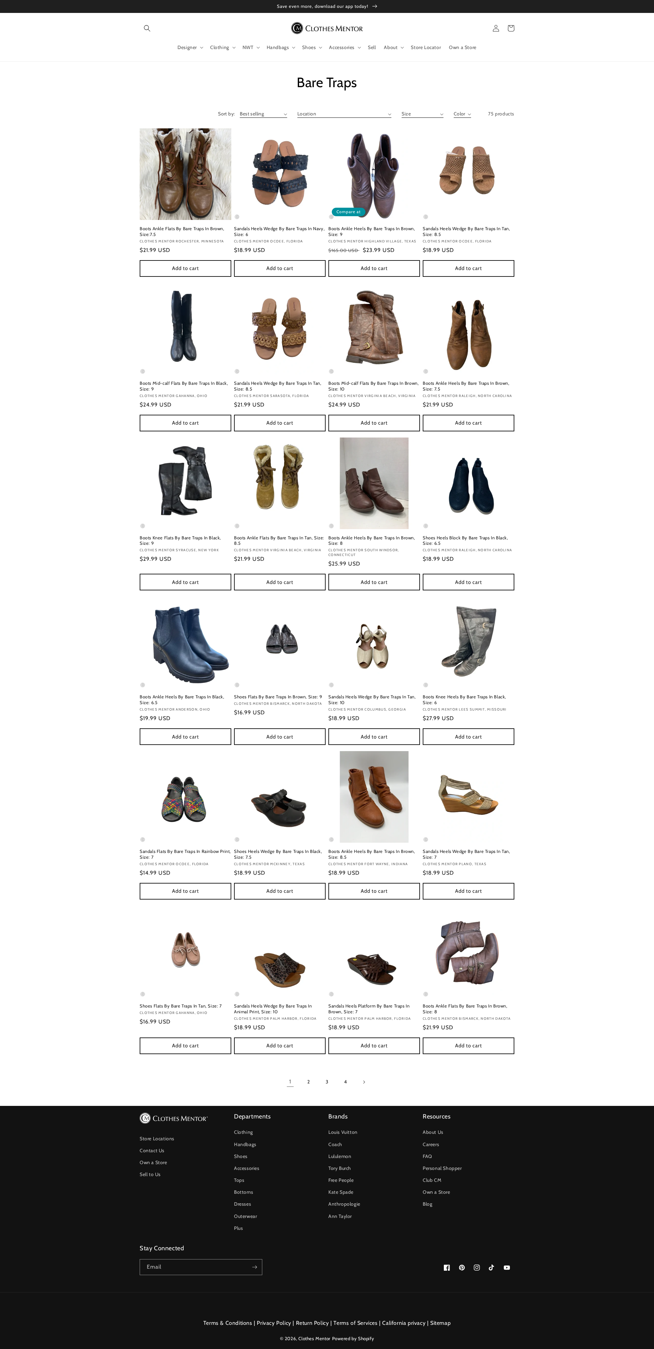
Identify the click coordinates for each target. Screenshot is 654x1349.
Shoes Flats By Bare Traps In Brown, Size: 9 (278, 696)
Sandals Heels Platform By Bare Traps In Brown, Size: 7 (368, 1008)
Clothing (243, 1132)
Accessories (247, 1168)
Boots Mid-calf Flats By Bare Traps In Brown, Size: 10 (373, 386)
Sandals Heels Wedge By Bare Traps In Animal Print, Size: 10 (273, 1008)
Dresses (242, 1204)
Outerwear (245, 1216)
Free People (341, 1180)
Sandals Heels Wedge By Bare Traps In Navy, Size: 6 (279, 231)
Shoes (241, 1156)
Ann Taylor (340, 1216)
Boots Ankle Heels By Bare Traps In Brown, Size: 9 (371, 231)
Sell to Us (150, 1174)
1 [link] (290, 1081)
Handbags (245, 1144)
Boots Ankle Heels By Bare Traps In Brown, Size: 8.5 (371, 854)
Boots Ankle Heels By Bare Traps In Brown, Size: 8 (371, 540)
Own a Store (153, 1162)
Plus (238, 1228)
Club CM (432, 1180)
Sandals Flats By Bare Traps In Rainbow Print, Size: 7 (185, 854)
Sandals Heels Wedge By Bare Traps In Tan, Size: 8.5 (466, 231)
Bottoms (243, 1192)
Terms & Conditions (227, 1323)
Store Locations (157, 1139)
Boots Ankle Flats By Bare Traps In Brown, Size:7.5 (182, 231)
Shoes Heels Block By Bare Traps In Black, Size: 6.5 (465, 540)
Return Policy (312, 1323)
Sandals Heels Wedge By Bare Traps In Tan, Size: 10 (372, 699)
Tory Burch (339, 1168)
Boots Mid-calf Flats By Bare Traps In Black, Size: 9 (184, 386)
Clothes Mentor (314, 1338)
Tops (239, 1180)
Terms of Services (355, 1323)
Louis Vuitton (343, 1132)
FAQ (427, 1156)
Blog (427, 1204)
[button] (147, 28)
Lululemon (339, 1156)
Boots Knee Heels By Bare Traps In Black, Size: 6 (464, 699)
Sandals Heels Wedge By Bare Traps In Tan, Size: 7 (466, 854)
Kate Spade (341, 1192)
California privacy (403, 1323)
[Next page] (363, 1082)
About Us (433, 1132)
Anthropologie (344, 1204)
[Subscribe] (254, 1267)
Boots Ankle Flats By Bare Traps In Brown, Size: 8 (465, 1008)
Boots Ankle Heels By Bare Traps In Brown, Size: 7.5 (466, 386)
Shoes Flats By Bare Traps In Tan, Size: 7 (181, 1006)
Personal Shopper (442, 1168)
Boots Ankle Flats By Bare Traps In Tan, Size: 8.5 (279, 540)
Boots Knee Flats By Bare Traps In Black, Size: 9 (180, 540)
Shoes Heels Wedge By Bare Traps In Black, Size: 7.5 (278, 854)
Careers (431, 1144)
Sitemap (440, 1323)
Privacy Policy (274, 1323)
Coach (335, 1144)
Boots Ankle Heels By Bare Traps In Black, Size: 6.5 (182, 699)
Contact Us (152, 1150)
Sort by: (226, 114)
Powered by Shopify (353, 1338)
